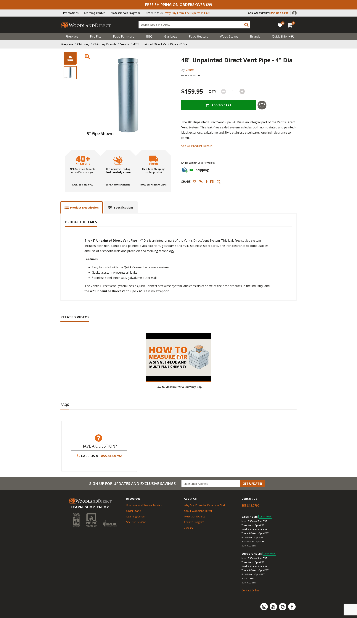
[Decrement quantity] (223, 91)
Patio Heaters (198, 36)
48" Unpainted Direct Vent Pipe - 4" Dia (160, 44)
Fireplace (72, 36)
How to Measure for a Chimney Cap (178, 387)
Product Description (84, 207)
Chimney (83, 44)
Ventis (124, 44)
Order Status (154, 13)
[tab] (81, 207)
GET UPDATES (253, 484)
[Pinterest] (283, 606)
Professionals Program (125, 13)
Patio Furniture (123, 36)
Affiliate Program (194, 522)
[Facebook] (292, 606)
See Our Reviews (136, 522)
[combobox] (194, 24)
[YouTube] (273, 606)
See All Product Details (197, 146)
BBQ (149, 36)
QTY (212, 91)
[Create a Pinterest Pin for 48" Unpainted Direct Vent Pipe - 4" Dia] (212, 181)
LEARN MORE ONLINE (118, 184)
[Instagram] (264, 606)
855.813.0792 (111, 456)
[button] (294, 13)
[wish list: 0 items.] (280, 25)
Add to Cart (221, 105)
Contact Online (250, 590)
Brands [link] (255, 36)
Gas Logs (170, 36)
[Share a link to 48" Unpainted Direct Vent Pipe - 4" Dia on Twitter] (219, 181)
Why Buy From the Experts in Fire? (204, 505)
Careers (188, 527)
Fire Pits (95, 36)
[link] (283, 36)
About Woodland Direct (198, 511)
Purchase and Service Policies (144, 505)
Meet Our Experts (194, 516)
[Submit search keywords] (246, 24)
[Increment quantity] (242, 91)
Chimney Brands (104, 44)
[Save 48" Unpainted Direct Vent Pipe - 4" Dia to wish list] (262, 105)
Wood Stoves (229, 36)
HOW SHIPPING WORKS (153, 184)
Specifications (124, 207)
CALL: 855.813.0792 (82, 184)
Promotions (70, 13)
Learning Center (94, 13)
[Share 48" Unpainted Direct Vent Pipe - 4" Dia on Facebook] (206, 181)
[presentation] (70, 72)
